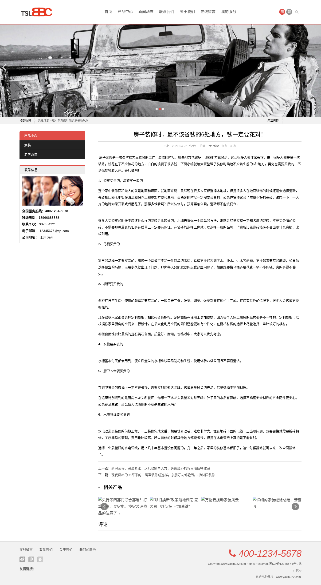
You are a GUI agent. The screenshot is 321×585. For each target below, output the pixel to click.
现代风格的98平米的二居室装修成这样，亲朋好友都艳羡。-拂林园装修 (163, 475)
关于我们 (187, 12)
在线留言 (207, 12)
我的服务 (228, 12)
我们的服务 (87, 550)
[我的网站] (38, 12)
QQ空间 (40, 559)
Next (316, 67)
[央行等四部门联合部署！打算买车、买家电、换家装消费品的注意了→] (122, 507)
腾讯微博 (31, 559)
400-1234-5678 (270, 553)
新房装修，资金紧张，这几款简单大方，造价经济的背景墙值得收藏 (160, 468)
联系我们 (166, 12)
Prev (104, 506)
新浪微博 (22, 559)
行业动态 (213, 146)
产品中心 (125, 12)
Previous (4, 67)
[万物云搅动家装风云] (225, 500)
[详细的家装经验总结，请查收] (277, 503)
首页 (108, 12)
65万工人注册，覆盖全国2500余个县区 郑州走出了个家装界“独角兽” (81, 120)
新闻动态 (145, 12)
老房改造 (30, 154)
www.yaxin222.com (233, 563)
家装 (27, 145)
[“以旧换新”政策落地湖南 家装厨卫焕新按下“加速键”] (174, 503)
